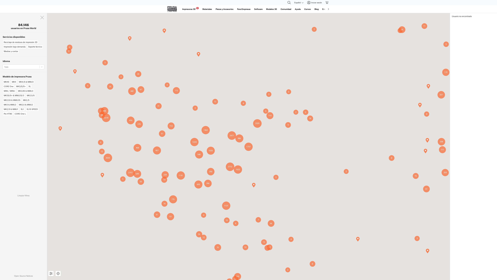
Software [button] (258, 9)
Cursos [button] (307, 9)
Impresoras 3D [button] (190, 8)
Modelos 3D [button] (271, 9)
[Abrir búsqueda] (289, 2)
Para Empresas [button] (244, 9)
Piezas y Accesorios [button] (224, 9)
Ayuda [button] (298, 9)
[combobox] (4, 67)
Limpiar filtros (23, 195)
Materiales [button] (207, 9)
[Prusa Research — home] (172, 9)
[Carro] (327, 2)
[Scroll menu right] (328, 9)
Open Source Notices (23, 276)
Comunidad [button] (286, 9)
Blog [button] (317, 9)
